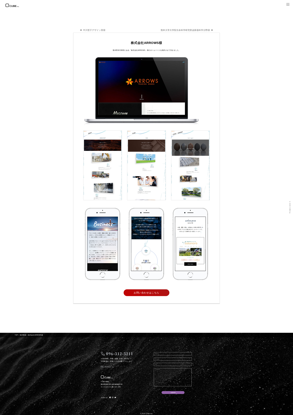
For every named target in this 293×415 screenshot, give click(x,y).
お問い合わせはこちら (146, 292)
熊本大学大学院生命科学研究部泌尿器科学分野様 (185, 30)
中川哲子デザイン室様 (94, 30)
